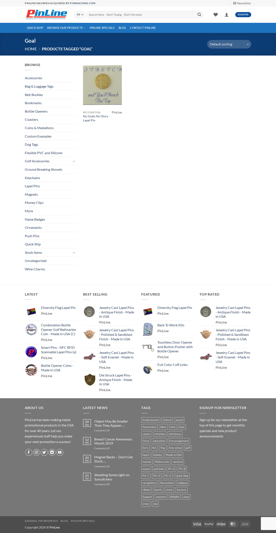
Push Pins (32, 236)
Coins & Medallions (39, 128)
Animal (167, 420)
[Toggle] (74, 161)
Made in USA (174, 455)
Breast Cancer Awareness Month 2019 (113, 441)
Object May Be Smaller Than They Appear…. (111, 423)
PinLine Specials (102, 27)
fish (154, 447)
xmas (146, 503)
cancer (147, 434)
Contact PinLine (143, 27)
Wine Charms (35, 269)
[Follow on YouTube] (59, 452)
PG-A (171, 469)
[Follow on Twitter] (44, 452)
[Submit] (199, 14)
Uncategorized (36, 261)
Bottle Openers (36, 111)
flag (162, 447)
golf (187, 447)
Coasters (31, 119)
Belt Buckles (34, 95)
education (159, 441)
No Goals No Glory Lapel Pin (95, 118)
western (161, 497)
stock (169, 489)
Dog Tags (31, 144)
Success (181, 489)
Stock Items (33, 252)
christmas (175, 434)
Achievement (151, 420)
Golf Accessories (37, 161)
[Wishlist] (215, 14)
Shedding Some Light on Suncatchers (112, 477)
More (29, 211)
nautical (178, 461)
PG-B (182, 469)
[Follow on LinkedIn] (52, 452)
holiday (157, 455)
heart (146, 455)
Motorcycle (162, 461)
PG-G (167, 475)
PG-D (156, 475)
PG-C (146, 475)
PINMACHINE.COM (82, 3)
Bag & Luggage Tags (39, 86)
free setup (175, 447)
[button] (242, 3)
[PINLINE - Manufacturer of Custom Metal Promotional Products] (46, 14)
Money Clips (34, 202)
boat (182, 427)
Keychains (32, 178)
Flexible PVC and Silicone (43, 153)
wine (186, 497)
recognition (149, 483)
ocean (146, 469)
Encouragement (179, 441)
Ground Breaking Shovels (43, 169)
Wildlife (174, 497)
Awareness (149, 427)
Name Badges (35, 219)
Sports (158, 489)
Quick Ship (35, 27)
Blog (122, 27)
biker (163, 427)
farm (145, 447)
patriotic (159, 469)
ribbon (146, 489)
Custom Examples (38, 136)
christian (160, 434)
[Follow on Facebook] (28, 452)
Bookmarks (33, 103)
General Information (41, 520)
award (179, 420)
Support (147, 497)
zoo (155, 503)
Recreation (167, 483)
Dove (146, 441)
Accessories (33, 78)
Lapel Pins (32, 186)
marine (147, 461)
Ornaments (33, 227)
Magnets (31, 194)
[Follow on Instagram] (36, 452)
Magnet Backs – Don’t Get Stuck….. (113, 459)
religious (182, 483)
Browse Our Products (65, 27)
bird (172, 427)
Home (31, 48)
